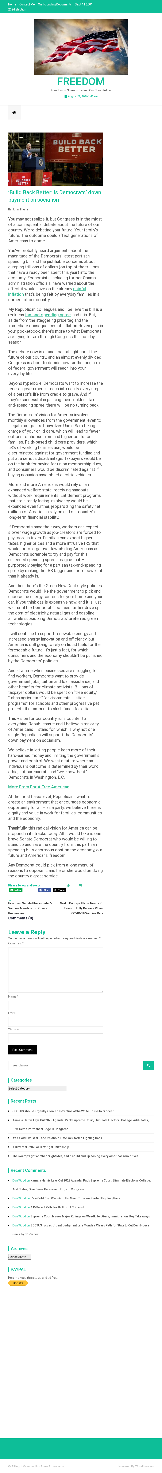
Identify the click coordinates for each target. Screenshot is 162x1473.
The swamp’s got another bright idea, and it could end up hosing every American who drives (75, 1156)
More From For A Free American (38, 786)
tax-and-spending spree (48, 314)
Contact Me (27, 4)
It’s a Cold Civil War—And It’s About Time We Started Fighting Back (57, 1138)
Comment (16, 943)
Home (12, 4)
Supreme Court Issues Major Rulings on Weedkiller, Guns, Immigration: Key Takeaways (90, 1216)
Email (13, 1013)
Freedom (81, 81)
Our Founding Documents (55, 4)
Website (13, 1029)
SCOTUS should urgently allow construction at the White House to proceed (63, 1111)
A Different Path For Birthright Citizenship (40, 1147)
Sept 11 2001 (84, 4)
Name (13, 996)
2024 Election (17, 9)
